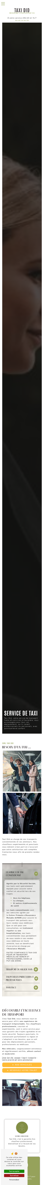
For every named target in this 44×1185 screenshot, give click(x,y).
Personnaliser (14, 1180)
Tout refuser (14, 1175)
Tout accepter (14, 1171)
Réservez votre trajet (23, 1070)
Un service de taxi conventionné (14, 874)
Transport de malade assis (19, 969)
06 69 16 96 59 (22, 20)
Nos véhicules (23, 1065)
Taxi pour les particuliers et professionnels (20, 978)
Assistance (11, 987)
